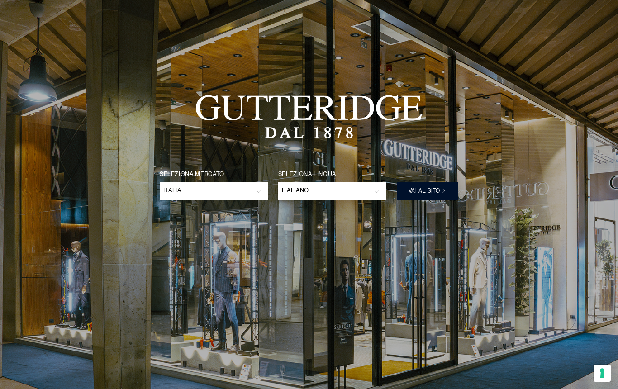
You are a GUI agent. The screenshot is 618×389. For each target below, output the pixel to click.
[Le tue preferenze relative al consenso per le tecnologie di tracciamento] (602, 373)
